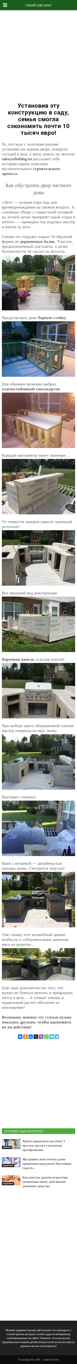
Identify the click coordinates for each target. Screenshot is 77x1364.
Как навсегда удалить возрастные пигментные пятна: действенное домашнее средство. (45, 1182)
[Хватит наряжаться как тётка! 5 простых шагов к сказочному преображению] (11, 1144)
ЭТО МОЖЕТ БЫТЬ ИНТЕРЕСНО (23, 1131)
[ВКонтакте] (20, 1036)
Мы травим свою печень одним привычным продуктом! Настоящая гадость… (46, 1164)
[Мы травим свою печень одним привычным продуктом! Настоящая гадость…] (11, 1162)
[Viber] (41, 1036)
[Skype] (51, 1036)
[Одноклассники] (25, 1036)
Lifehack (7, 1147)
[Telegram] (57, 1036)
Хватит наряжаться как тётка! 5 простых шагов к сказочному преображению (43, 1145)
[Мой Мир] (30, 1036)
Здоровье (8, 1165)
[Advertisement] (38, 55)
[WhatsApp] (46, 1036)
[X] (36, 1036)
